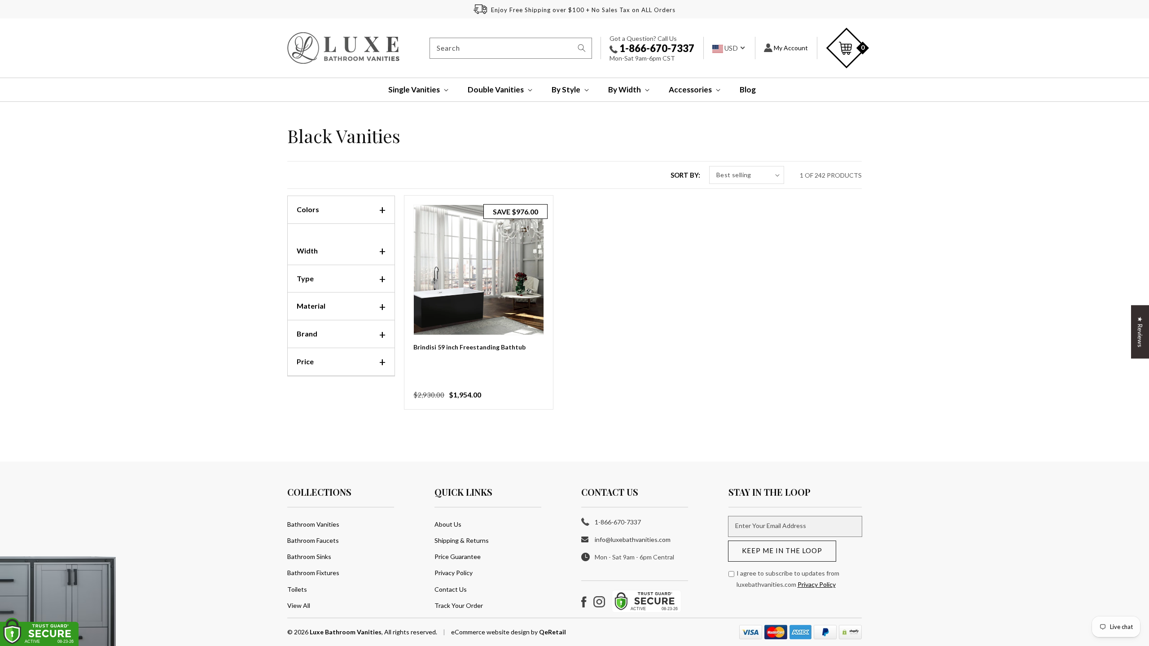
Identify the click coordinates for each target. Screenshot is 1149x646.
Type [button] (305, 278)
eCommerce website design (491, 632)
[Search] (582, 48)
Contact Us (450, 589)
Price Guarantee (457, 556)
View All (298, 605)
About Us (447, 524)
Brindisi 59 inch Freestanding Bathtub (469, 347)
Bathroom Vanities (313, 524)
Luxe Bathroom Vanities (346, 632)
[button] (412, 89)
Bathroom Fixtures (313, 572)
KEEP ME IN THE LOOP (782, 550)
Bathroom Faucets (313, 540)
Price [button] (305, 361)
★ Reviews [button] (1140, 331)
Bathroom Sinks (309, 556)
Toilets (297, 589)
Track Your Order (458, 605)
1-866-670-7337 (656, 48)
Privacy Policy (453, 572)
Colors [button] (308, 209)
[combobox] (511, 48)
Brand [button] (307, 333)
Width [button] (307, 250)
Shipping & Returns (461, 540)
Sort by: (685, 175)
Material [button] (311, 305)
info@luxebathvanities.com (633, 539)
